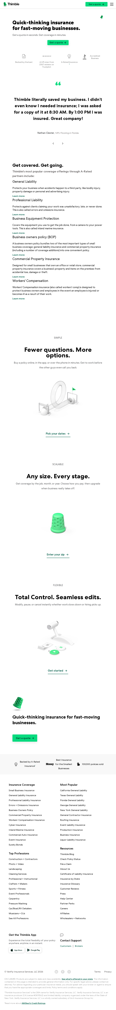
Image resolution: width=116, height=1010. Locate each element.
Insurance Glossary (70, 883)
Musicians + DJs (17, 913)
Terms (97, 971)
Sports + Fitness (17, 888)
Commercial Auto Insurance (23, 834)
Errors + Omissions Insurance (24, 805)
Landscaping (15, 869)
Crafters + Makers (18, 883)
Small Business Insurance (21, 790)
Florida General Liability (72, 800)
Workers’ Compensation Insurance (27, 820)
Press (63, 893)
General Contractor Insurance (75, 815)
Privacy (107, 971)
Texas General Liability (71, 795)
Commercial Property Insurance (25, 815)
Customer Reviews (69, 888)
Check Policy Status (70, 859)
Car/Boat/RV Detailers (20, 908)
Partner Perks (67, 903)
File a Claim (65, 864)
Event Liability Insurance (72, 824)
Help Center (66, 898)
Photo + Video (16, 864)
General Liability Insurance (22, 795)
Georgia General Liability (72, 805)
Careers (64, 908)
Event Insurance (17, 839)
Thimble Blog (67, 854)
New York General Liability (74, 810)
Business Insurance (70, 834)
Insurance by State (70, 878)
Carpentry (14, 898)
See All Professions (19, 918)
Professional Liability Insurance (25, 800)
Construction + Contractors (23, 859)
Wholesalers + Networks (73, 918)
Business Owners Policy (21, 810)
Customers (65, 946)
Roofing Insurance (69, 820)
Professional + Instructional (23, 878)
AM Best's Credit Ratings (33, 1003)
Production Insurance (71, 829)
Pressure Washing (18, 903)
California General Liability (73, 790)
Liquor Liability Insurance (72, 839)
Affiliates (64, 913)
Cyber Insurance (17, 824)
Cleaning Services (18, 873)
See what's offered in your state (77, 979)
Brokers (79, 946)
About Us (65, 869)
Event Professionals (19, 893)
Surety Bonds (16, 844)
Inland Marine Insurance (21, 829)
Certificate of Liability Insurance (76, 873)
